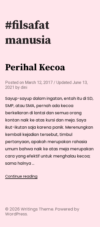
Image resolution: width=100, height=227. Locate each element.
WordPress (16, 214)
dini (24, 87)
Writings (29, 209)
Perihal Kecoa (35, 67)
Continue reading (21, 176)
